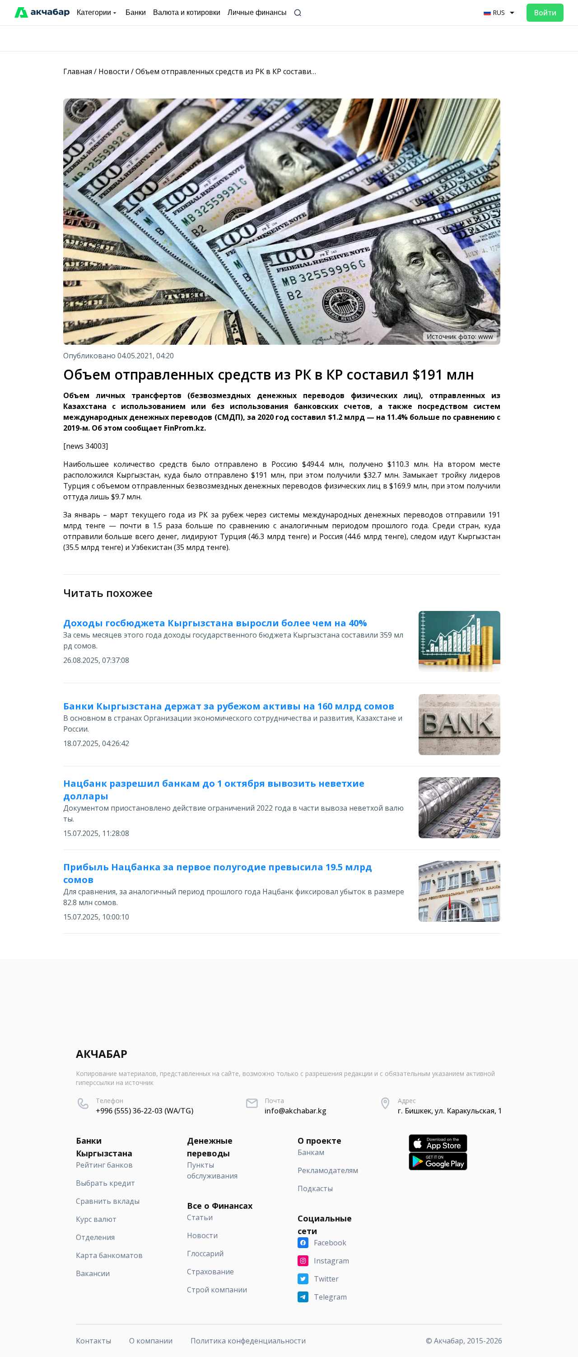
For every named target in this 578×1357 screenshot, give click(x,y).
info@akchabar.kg (295, 1111)
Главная (77, 71)
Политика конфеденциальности (248, 1341)
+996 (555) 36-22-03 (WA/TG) (144, 1111)
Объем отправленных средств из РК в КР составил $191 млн (242, 71)
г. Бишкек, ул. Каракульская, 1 (450, 1111)
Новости (113, 71)
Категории (94, 12)
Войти (545, 13)
